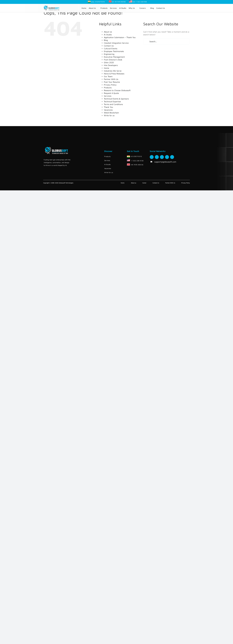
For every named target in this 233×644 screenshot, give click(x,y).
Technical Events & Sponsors (116, 99)
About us (133, 183)
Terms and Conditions (113, 104)
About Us (108, 32)
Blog (106, 40)
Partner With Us (111, 79)
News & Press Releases (114, 74)
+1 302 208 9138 (141, 2)
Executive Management (114, 57)
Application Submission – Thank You (120, 37)
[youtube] (167, 157)
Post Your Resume (112, 82)
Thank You (108, 107)
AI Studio (107, 164)
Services (107, 96)
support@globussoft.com (165, 162)
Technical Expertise (112, 101)
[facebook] (152, 157)
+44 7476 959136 (120, 2)
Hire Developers (111, 65)
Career (144, 183)
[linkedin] (172, 157)
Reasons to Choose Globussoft (117, 90)
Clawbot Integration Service (116, 43)
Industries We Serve (112, 71)
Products (108, 87)
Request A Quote (111, 93)
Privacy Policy (110, 85)
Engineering (109, 54)
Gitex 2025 (109, 62)
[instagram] (162, 157)
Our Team (108, 76)
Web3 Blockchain (111, 113)
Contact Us (109, 46)
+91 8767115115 (100, 2)
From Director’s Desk (113, 60)
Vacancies (108, 110)
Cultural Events (110, 48)
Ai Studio (108, 34)
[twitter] (157, 157)
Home (106, 68)
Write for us (109, 115)
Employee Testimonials (114, 51)
